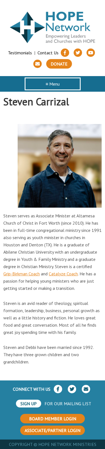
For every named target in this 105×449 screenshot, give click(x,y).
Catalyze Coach (63, 273)
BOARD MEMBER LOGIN (52, 418)
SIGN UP (28, 403)
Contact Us (48, 52)
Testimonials (20, 52)
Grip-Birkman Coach (21, 273)
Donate (59, 64)
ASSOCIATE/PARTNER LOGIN (52, 430)
